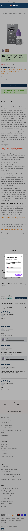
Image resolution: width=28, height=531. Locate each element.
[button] (21, 256)
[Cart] (26, 5)
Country (7, 265)
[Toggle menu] (1, 5)
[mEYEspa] (14, 5)
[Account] (23, 5)
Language (8, 269)
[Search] (4, 5)
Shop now (18, 274)
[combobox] (10, 267)
